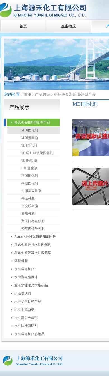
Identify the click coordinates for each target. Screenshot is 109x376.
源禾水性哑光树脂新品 (31, 285)
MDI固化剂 (29, 130)
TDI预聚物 (29, 161)
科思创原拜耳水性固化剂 (32, 245)
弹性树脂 (28, 198)
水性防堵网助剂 (26, 326)
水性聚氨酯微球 (26, 277)
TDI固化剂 (29, 145)
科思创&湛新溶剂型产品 (32, 122)
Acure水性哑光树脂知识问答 (35, 236)
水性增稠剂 (22, 293)
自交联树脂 (29, 206)
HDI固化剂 (29, 168)
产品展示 (43, 94)
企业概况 (68, 26)
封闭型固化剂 (31, 191)
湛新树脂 (21, 261)
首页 (23, 26)
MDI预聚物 (29, 138)
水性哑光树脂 (24, 269)
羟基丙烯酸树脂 (33, 229)
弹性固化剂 (29, 183)
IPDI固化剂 (29, 176)
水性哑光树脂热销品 (29, 334)
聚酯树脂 (28, 213)
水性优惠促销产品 (27, 301)
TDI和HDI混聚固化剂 (37, 153)
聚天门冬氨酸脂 (33, 221)
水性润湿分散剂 (26, 318)
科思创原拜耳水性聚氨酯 (32, 253)
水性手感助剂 (24, 310)
